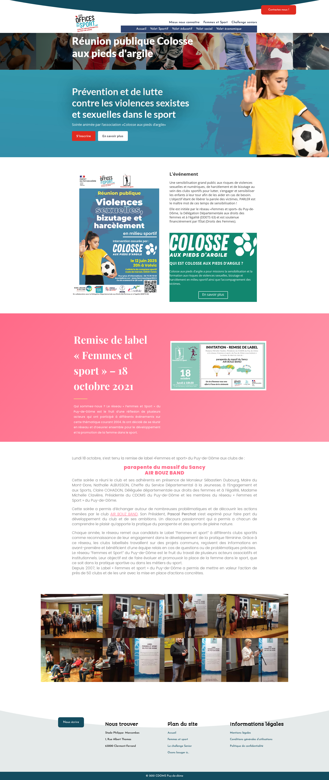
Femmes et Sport (215, 22)
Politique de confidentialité (246, 746)
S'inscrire (83, 136)
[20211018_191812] (133, 681)
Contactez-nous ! (278, 9)
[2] (195, 681)
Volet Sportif (159, 29)
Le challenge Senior (180, 746)
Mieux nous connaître (184, 22)
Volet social (204, 29)
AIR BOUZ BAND (124, 514)
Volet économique (229, 29)
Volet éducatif (182, 29)
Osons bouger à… (178, 752)
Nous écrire (71, 722)
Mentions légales (240, 732)
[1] (257, 681)
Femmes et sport (178, 739)
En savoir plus (112, 136)
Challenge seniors (244, 22)
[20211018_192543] (72, 681)
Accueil (141, 29)
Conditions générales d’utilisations (251, 739)
